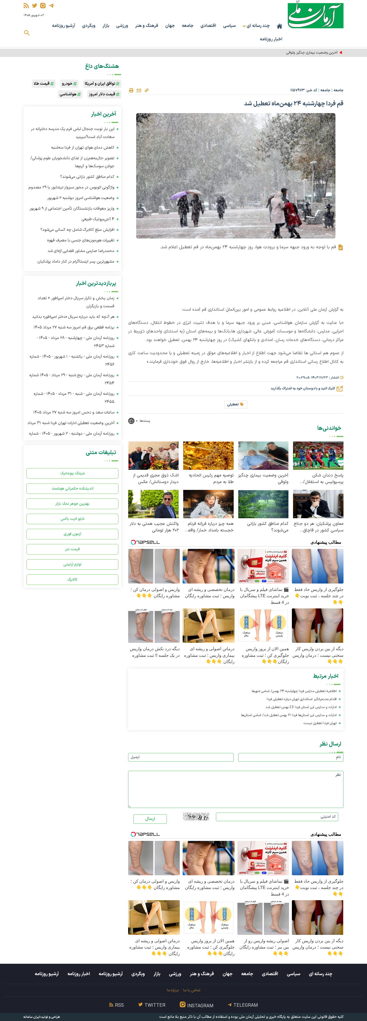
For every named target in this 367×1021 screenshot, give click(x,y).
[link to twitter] (34, 5)
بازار (105, 26)
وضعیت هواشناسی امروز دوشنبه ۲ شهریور (80, 198)
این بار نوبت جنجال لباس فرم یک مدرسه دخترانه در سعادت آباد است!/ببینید (72, 133)
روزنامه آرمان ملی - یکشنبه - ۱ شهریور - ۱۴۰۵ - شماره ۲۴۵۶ (72, 361)
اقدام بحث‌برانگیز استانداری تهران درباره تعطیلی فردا (302, 699)
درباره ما (173, 990)
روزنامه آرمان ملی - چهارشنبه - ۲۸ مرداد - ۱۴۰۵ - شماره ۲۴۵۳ (75, 342)
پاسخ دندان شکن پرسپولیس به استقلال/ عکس (323, 478)
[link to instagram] (43, 5)
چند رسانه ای (320, 974)
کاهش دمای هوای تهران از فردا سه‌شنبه (82, 148)
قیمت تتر (72, 549)
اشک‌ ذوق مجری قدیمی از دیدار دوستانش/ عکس (156, 478)
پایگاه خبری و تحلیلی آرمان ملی (262, 1017)
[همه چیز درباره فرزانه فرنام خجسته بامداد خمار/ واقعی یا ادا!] (208, 504)
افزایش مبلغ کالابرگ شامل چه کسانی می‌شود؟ (77, 230)
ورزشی (122, 26)
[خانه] (279, 26)
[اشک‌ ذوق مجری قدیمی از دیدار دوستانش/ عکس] (153, 455)
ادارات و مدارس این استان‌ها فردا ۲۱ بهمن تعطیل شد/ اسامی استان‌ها (289, 715)
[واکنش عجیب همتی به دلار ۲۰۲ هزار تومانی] (153, 504)
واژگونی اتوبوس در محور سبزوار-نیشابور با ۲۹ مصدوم (71, 187)
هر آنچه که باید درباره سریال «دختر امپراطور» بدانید (73, 317)
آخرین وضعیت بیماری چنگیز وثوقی (263, 478)
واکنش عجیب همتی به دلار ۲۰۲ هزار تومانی (154, 527)
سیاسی (229, 26)
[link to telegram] (51, 5)
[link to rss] (26, 5)
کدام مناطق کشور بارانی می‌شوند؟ (267, 527)
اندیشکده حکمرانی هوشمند (72, 488)
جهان (170, 26)
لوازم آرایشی (72, 564)
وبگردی (88, 26)
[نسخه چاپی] (131, 90)
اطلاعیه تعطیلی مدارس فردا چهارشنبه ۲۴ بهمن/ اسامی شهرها (294, 691)
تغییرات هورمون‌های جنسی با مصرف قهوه (80, 240)
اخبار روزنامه (271, 39)
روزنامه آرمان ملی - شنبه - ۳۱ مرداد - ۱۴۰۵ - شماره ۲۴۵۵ (74, 398)
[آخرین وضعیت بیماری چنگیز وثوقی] (263, 455)
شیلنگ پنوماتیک (72, 473)
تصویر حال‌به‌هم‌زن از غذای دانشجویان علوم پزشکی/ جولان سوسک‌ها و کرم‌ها (72, 162)
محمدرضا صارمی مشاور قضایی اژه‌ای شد (81, 251)
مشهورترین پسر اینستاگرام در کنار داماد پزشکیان (75, 262)
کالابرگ (72, 579)
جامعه (188, 26)
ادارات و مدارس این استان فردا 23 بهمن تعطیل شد (301, 707)
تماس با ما (191, 990)
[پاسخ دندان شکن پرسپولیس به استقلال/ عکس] (318, 455)
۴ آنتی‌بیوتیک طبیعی (98, 219)
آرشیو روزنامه (63, 26)
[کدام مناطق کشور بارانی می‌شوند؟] (263, 504)
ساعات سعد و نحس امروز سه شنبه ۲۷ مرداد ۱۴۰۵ (73, 412)
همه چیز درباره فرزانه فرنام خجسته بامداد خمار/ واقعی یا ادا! (209, 527)
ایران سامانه (32, 1017)
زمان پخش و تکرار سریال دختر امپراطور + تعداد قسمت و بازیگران (76, 302)
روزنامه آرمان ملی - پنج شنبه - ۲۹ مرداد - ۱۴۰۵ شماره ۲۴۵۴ (71, 379)
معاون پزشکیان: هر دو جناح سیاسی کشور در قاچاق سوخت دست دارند (318, 527)
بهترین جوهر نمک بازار (72, 503)
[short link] (146, 90)
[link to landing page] (315, 14)
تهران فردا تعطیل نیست (320, 723)
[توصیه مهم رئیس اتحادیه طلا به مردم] (208, 455)
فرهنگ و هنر (146, 26)
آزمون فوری (72, 534)
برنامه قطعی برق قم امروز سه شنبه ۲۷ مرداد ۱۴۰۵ (74, 327)
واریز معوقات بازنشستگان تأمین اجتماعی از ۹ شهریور (72, 209)
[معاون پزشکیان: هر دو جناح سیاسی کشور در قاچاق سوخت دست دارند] (318, 504)
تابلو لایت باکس (72, 519)
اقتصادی (208, 26)
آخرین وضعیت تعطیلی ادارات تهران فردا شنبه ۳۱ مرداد (71, 423)
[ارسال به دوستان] (139, 90)
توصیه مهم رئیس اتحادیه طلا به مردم (211, 478)
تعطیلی (233, 404)
